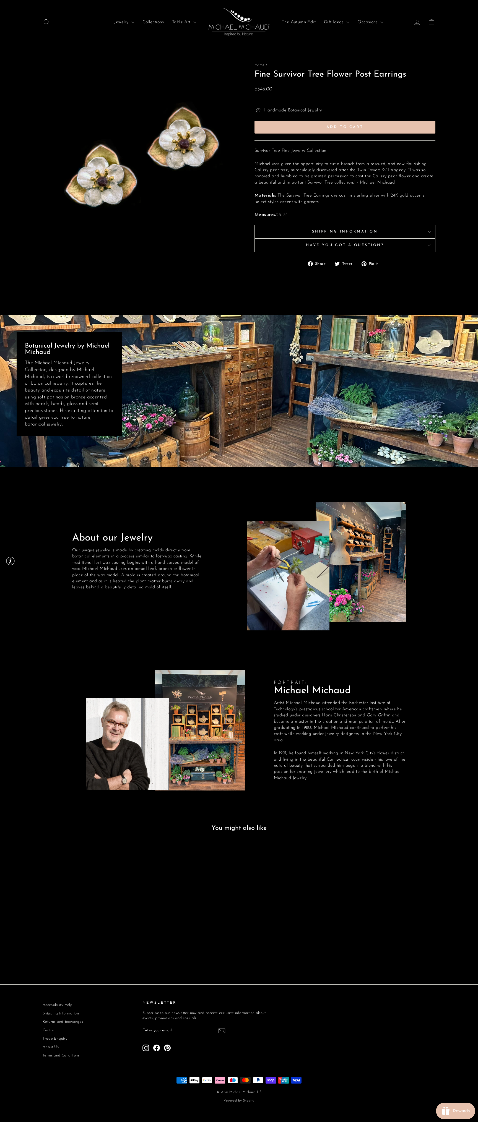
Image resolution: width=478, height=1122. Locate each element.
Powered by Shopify (239, 1100)
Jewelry (122, 22)
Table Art (182, 22)
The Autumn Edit (299, 22)
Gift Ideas (334, 22)
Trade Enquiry (55, 1038)
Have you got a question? (345, 245)
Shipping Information (345, 231)
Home (259, 65)
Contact (49, 1030)
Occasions (368, 22)
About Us (51, 1047)
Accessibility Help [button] (57, 1005)
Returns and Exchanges (63, 1022)
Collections (153, 22)
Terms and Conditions (61, 1055)
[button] (10, 561)
